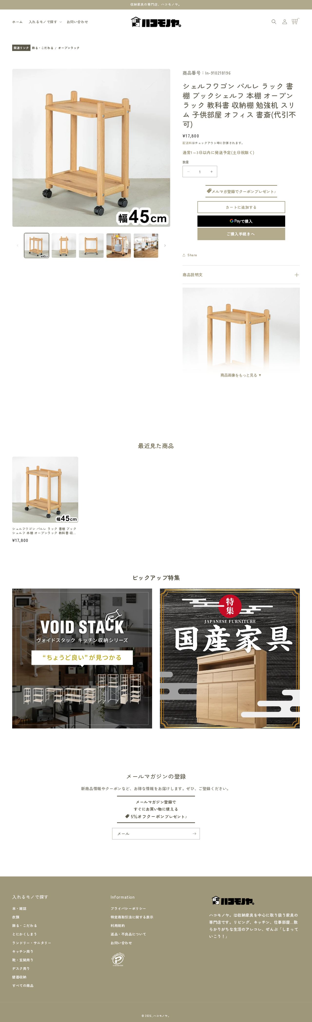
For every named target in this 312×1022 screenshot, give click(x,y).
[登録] (194, 833)
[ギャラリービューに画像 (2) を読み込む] (63, 245)
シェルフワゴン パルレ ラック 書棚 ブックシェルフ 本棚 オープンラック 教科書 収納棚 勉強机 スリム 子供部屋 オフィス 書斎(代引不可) (44, 531)
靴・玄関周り (23, 959)
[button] (45, 22)
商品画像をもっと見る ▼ (241, 375)
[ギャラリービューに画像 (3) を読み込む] (91, 245)
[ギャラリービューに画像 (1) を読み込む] (36, 245)
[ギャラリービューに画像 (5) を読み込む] (146, 245)
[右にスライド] (165, 245)
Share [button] (192, 254)
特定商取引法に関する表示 (132, 916)
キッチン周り (23, 951)
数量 (186, 162)
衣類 (15, 916)
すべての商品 (23, 985)
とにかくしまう (24, 934)
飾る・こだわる (42, 48)
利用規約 (118, 925)
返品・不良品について (128, 934)
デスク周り (21, 968)
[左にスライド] (17, 245)
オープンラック (69, 48)
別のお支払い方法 (241, 234)
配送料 (187, 143)
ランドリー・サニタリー (31, 942)
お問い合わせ (121, 942)
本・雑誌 (19, 908)
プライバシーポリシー (128, 908)
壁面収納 (19, 976)
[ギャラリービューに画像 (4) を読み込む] (118, 245)
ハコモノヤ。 (161, 1016)
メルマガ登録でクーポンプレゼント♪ (244, 191)
